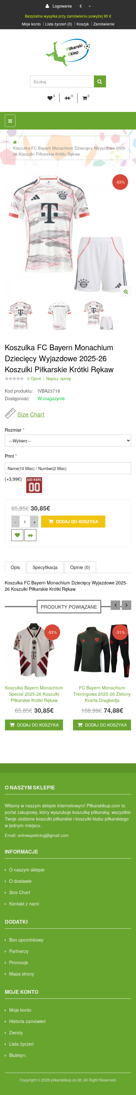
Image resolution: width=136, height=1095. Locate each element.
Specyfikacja (45, 567)
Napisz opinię (58, 378)
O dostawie (20, 881)
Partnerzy (18, 951)
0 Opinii (34, 378)
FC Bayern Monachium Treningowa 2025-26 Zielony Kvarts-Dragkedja (102, 693)
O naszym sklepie (27, 869)
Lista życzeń (21, 1044)
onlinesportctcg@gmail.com (43, 835)
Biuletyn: (17, 1055)
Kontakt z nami (24, 903)
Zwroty (16, 1032)
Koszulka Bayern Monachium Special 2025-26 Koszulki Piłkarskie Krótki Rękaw (34, 693)
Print (9, 456)
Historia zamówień (27, 1021)
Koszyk (83, 24)
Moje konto (31, 24)
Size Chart (30, 414)
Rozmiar (13, 430)
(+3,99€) (13, 479)
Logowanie (61, 6)
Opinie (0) (80, 567)
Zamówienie (103, 24)
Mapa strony (21, 974)
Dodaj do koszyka (76, 521)
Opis (15, 567)
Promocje (18, 962)
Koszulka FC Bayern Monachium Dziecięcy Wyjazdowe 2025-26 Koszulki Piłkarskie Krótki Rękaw (69, 151)
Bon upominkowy (26, 940)
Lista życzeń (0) (58, 24)
